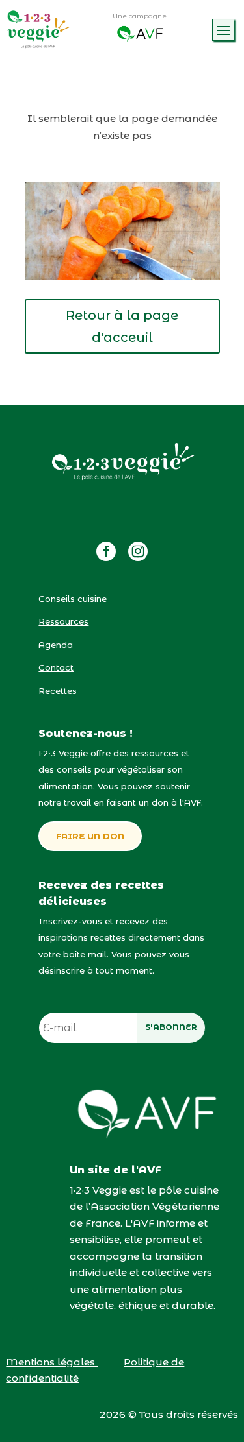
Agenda (55, 645)
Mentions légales (52, 1362)
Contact (56, 667)
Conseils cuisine (72, 599)
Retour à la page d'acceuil (122, 326)
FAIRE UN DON (90, 836)
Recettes (57, 691)
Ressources (63, 621)
